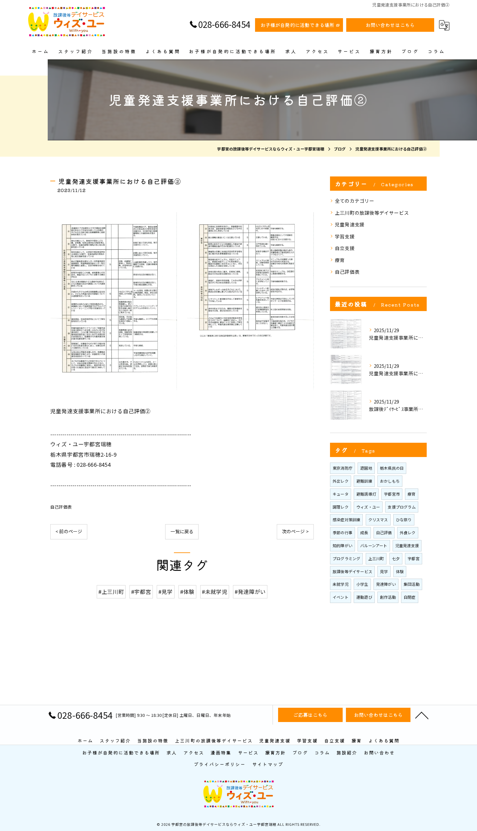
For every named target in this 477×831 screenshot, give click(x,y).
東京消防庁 (342, 468)
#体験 (187, 592)
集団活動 (412, 584)
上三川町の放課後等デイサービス (372, 212)
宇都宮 (414, 558)
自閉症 (410, 597)
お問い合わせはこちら (390, 24)
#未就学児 (214, 592)
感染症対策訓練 (346, 519)
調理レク (341, 507)
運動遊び (364, 597)
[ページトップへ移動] (421, 714)
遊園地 (366, 468)
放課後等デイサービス (352, 571)
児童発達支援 (349, 224)
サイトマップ (267, 764)
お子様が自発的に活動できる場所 (298, 24)
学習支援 (345, 236)
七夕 (396, 558)
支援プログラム (401, 507)
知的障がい (342, 545)
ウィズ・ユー (368, 507)
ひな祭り (404, 519)
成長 (364, 532)
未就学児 (341, 584)
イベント (341, 597)
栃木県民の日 (392, 468)
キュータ (341, 494)
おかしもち (390, 481)
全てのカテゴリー (354, 200)
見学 (384, 571)
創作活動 (388, 597)
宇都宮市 (392, 494)
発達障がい (386, 584)
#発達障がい (250, 592)
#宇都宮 (141, 592)
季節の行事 (342, 532)
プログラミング (346, 558)
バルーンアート (373, 545)
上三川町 (376, 558)
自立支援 (345, 248)
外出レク (341, 481)
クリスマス (378, 519)
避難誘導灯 (366, 494)
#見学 (165, 592)
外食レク (408, 532)
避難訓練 (364, 481)
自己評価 (384, 532)
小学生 (362, 584)
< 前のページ (68, 531)
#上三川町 (111, 592)
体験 (400, 571)
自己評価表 (61, 507)
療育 (340, 260)
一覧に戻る (181, 531)
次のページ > (295, 531)
